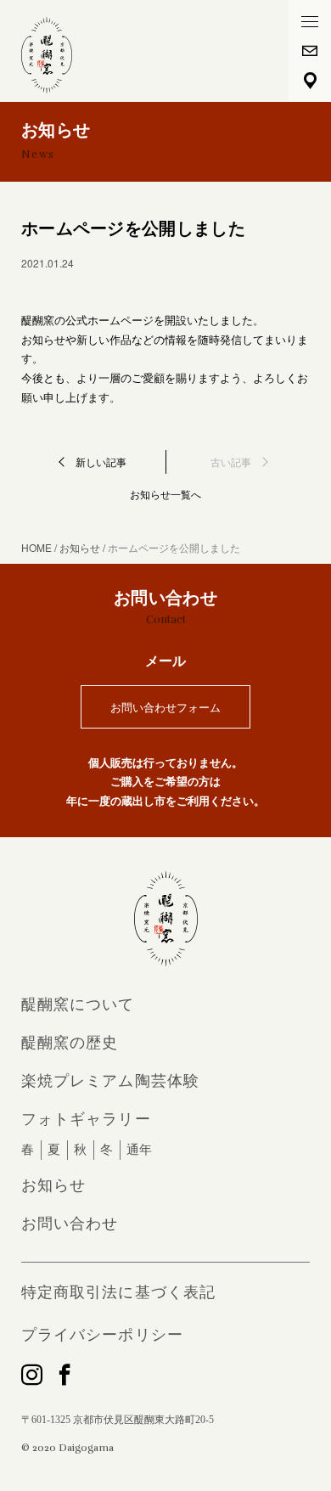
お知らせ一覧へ (165, 494)
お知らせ (53, 1185)
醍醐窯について (78, 1004)
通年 (139, 1149)
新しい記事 (101, 461)
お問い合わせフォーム (165, 707)
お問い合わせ (69, 1223)
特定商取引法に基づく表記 (118, 1292)
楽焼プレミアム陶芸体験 (110, 1080)
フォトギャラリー (86, 1119)
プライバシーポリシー (102, 1334)
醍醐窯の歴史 (69, 1042)
